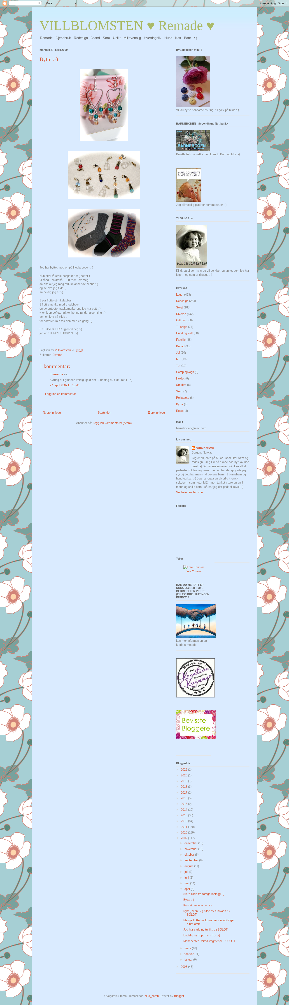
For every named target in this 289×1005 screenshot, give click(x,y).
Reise (180, 410)
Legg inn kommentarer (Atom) (112, 423)
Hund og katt (184, 333)
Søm (179, 391)
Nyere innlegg (52, 412)
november (191, 849)
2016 (184, 798)
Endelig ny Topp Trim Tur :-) (201, 935)
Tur (178, 365)
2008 (184, 966)
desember (191, 843)
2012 (184, 821)
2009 (184, 838)
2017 (184, 792)
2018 (184, 786)
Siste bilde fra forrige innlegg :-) (203, 894)
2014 (184, 809)
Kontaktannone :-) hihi (197, 905)
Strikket (181, 385)
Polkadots (182, 397)
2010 (184, 832)
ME (178, 359)
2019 (184, 781)
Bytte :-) (188, 899)
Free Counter (194, 571)
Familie (181, 339)
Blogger (179, 996)
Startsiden (104, 412)
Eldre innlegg (156, 412)
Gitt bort (181, 320)
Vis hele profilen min (189, 492)
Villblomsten (205, 448)
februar (189, 954)
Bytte (179, 404)
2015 (184, 804)
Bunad (180, 346)
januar (188, 959)
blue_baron (151, 996)
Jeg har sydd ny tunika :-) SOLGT (205, 929)
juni (187, 877)
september (191, 860)
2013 (184, 815)
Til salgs (181, 327)
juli (186, 871)
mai (187, 883)
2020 (184, 775)
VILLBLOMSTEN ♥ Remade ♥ (127, 25)
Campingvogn (185, 372)
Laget (179, 294)
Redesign (182, 301)
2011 (184, 827)
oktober (189, 854)
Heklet (180, 378)
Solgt (179, 307)
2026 (184, 769)
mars (188, 948)
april (187, 889)
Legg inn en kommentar (60, 394)
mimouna (56, 374)
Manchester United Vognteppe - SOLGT (209, 941)
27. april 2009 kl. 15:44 (64, 385)
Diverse (57, 355)
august (189, 866)
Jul (178, 352)
